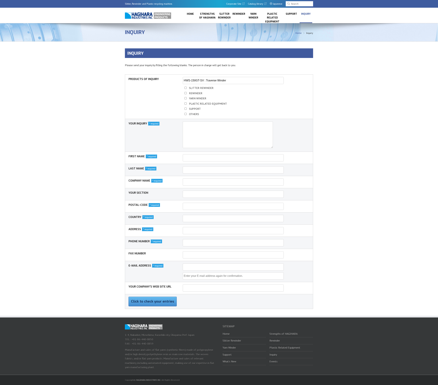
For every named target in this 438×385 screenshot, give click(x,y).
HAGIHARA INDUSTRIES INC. (148, 380)
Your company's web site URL (149, 286)
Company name (139, 180)
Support (291, 14)
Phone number (139, 241)
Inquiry (306, 14)
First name (136, 156)
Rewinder (239, 14)
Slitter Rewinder (224, 15)
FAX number (137, 253)
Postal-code (138, 205)
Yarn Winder (253, 15)
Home (190, 14)
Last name (136, 168)
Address (134, 229)
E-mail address (139, 265)
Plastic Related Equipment (272, 17)
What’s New (229, 361)
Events (273, 361)
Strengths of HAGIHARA (207, 15)
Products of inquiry (143, 79)
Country (134, 217)
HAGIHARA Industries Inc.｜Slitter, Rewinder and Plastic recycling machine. (148, 15)
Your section (138, 193)
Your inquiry (137, 123)
